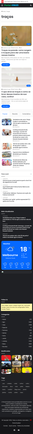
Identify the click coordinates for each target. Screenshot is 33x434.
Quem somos (12, 425)
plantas (4, 392)
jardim (21, 386)
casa (3, 383)
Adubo (4, 319)
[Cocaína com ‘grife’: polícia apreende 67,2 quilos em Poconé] (16, 364)
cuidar (15, 383)
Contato (5, 425)
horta (16, 386)
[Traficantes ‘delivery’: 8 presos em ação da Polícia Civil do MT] (6, 364)
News (4, 344)
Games (4, 333)
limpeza (27, 386)
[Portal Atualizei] (11, 5)
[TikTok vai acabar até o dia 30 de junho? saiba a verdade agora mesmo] (7, 146)
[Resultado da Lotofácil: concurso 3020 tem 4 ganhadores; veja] (27, 370)
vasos (21, 392)
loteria (3, 389)
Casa (3, 325)
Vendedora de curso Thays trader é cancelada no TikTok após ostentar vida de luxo (21, 122)
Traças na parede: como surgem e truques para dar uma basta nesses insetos (16, 52)
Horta (4, 335)
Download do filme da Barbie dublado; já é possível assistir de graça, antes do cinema (21, 162)
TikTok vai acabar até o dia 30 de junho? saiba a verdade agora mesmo (21, 145)
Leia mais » (6, 64)
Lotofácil (10, 389)
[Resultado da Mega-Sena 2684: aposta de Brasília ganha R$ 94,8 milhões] (6, 370)
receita (10, 392)
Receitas (4, 346)
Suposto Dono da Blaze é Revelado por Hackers (21, 153)
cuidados (9, 383)
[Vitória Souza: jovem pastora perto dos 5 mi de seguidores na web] (16, 358)
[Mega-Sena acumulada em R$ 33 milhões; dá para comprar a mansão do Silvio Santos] (6, 358)
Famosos (4, 330)
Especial (4, 327)
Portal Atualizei (16, 423)
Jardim (4, 338)
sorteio (16, 392)
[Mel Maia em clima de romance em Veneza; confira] (27, 364)
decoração (5, 386)
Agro (3, 322)
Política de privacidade (23, 425)
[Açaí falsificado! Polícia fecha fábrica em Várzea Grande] (27, 358)
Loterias (4, 341)
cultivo (27, 383)
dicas (11, 386)
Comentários (26, 114)
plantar (24, 389)
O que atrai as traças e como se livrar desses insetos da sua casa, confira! (15, 94)
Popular (5, 114)
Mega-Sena (18, 389)
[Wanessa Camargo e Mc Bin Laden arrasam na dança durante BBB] (16, 370)
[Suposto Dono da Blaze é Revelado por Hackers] (7, 154)
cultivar (21, 383)
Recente (15, 114)
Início (4, 11)
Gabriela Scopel (7, 47)
